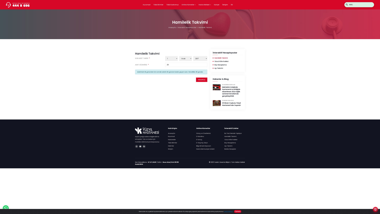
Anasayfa (172, 27)
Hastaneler (172, 140)
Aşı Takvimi (218, 68)
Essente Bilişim (225, 162)
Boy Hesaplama (220, 65)
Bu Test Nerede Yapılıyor (233, 133)
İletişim (225, 5)
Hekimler (171, 146)
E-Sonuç (199, 140)
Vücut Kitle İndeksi (221, 61)
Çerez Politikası (228, 211)
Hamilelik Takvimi (205, 27)
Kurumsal (146, 5)
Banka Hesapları (230, 149)
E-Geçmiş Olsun (202, 143)
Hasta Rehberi (204, 5)
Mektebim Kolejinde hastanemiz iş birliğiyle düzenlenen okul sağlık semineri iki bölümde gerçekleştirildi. (231, 91)
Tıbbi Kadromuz (172, 5)
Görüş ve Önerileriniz (203, 133)
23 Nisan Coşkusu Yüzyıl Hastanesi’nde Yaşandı (231, 104)
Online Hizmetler (188, 5)
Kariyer (216, 5)
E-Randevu (200, 136)
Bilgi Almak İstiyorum (203, 146)
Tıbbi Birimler (158, 5)
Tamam (237, 211)
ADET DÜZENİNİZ (142, 65)
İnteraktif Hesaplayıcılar (187, 27)
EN (232, 5)
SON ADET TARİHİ (142, 58)
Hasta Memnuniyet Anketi (205, 149)
